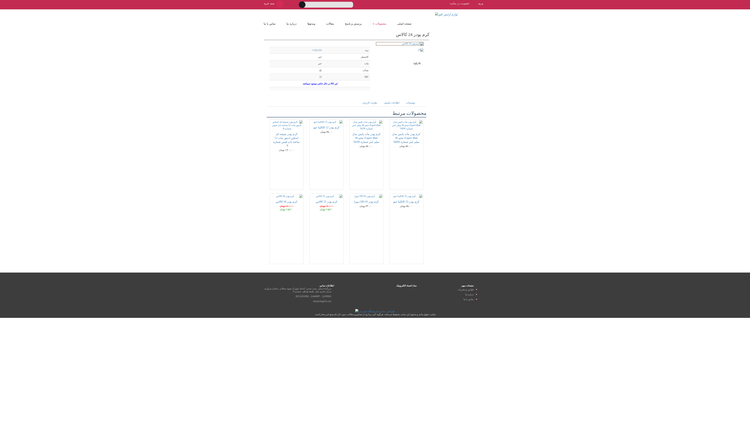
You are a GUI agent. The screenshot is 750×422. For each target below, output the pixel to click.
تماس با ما (270, 23)
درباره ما (291, 23)
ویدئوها (311, 23)
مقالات (330, 23)
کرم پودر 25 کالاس (326, 201)
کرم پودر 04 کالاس (286, 201)
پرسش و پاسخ (353, 23)
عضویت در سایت (459, 3)
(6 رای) (417, 63)
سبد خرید (269, 3)
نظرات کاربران (369, 102)
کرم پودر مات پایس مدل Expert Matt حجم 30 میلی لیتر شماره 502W (366, 138)
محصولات (380, 23)
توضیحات (410, 102)
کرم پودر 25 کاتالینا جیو (406, 201)
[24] (417, 50)
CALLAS (317, 50)
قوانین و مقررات (466, 289)
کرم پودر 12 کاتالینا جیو (326, 127)
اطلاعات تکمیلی (391, 102)
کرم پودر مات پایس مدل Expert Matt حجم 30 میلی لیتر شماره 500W (406, 138)
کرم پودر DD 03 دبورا (366, 201)
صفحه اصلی (404, 23)
